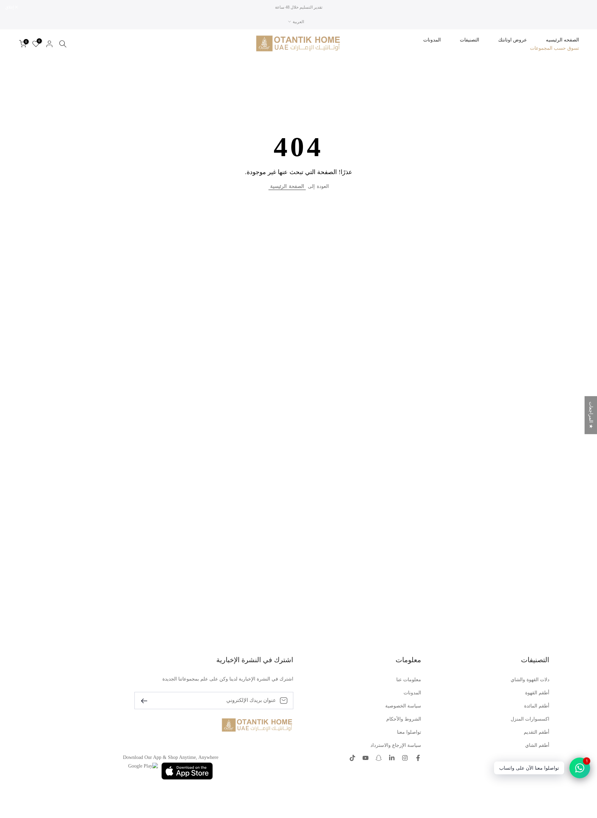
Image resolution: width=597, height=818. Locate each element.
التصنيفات (469, 39)
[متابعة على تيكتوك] (352, 758)
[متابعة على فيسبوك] (418, 758)
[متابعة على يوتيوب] (365, 758)
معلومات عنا (408, 679)
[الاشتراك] (147, 700)
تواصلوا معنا (409, 732)
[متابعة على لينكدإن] (392, 758)
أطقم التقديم (536, 732)
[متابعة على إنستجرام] (405, 758)
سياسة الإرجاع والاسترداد (395, 745)
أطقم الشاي (537, 745)
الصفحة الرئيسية (287, 186)
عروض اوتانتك (512, 39)
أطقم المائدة (536, 705)
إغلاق (584, 7)
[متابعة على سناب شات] (379, 758)
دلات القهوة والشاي (530, 679)
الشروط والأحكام (403, 719)
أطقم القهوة (537, 692)
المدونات (432, 39)
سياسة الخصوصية (403, 705)
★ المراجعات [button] (591, 415)
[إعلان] (298, 7)
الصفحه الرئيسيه (562, 39)
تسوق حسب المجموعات (554, 48)
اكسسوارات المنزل (530, 719)
